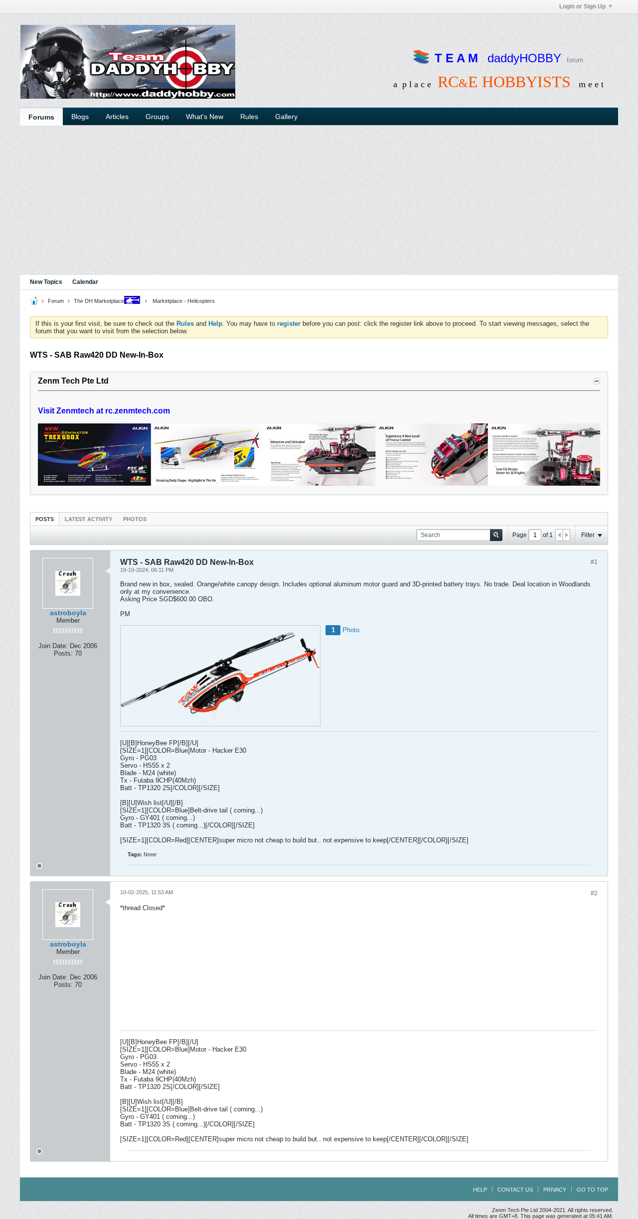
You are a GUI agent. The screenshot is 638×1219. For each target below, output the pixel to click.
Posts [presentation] (44, 519)
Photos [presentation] (135, 519)
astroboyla (68, 613)
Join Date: (53, 646)
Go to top (592, 1190)
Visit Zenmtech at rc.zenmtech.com (104, 410)
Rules (249, 117)
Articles (117, 117)
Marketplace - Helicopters (183, 301)
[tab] (44, 519)
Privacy (554, 1190)
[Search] (496, 535)
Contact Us (515, 1190)
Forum (56, 301)
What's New (204, 117)
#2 (594, 893)
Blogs (80, 117)
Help (480, 1190)
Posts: (63, 653)
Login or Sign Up (582, 6)
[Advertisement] (319, 200)
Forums (41, 117)
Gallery (286, 117)
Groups (157, 117)
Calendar (85, 281)
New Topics (46, 281)
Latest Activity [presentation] (88, 519)
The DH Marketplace (99, 301)
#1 (594, 561)
